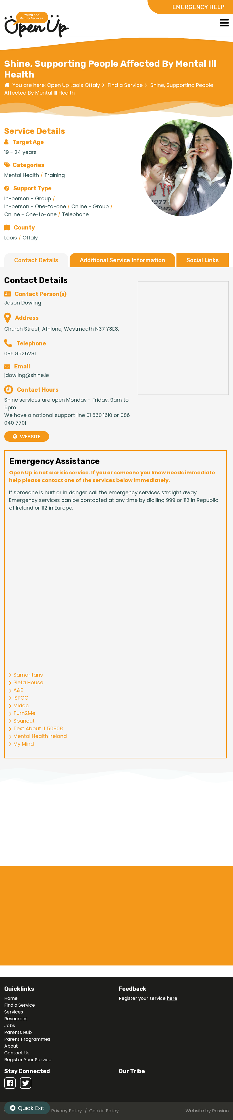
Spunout (24, 720)
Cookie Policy (104, 1111)
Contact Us (17, 1053)
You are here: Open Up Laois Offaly (56, 85)
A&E (18, 690)
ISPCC (20, 697)
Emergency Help (198, 7)
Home (11, 998)
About (11, 1046)
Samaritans (28, 674)
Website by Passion (207, 1111)
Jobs (9, 1025)
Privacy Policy (66, 1111)
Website (30, 436)
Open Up (36, 25)
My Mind (23, 743)
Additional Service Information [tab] (122, 260)
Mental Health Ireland (40, 736)
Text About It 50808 (38, 728)
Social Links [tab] (202, 260)
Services (13, 1012)
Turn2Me (24, 713)
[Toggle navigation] (224, 23)
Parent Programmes (27, 1039)
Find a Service (125, 85)
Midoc (21, 705)
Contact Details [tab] (36, 260)
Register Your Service (27, 1059)
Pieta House (28, 682)
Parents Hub (18, 1032)
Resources (16, 1018)
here (172, 998)
